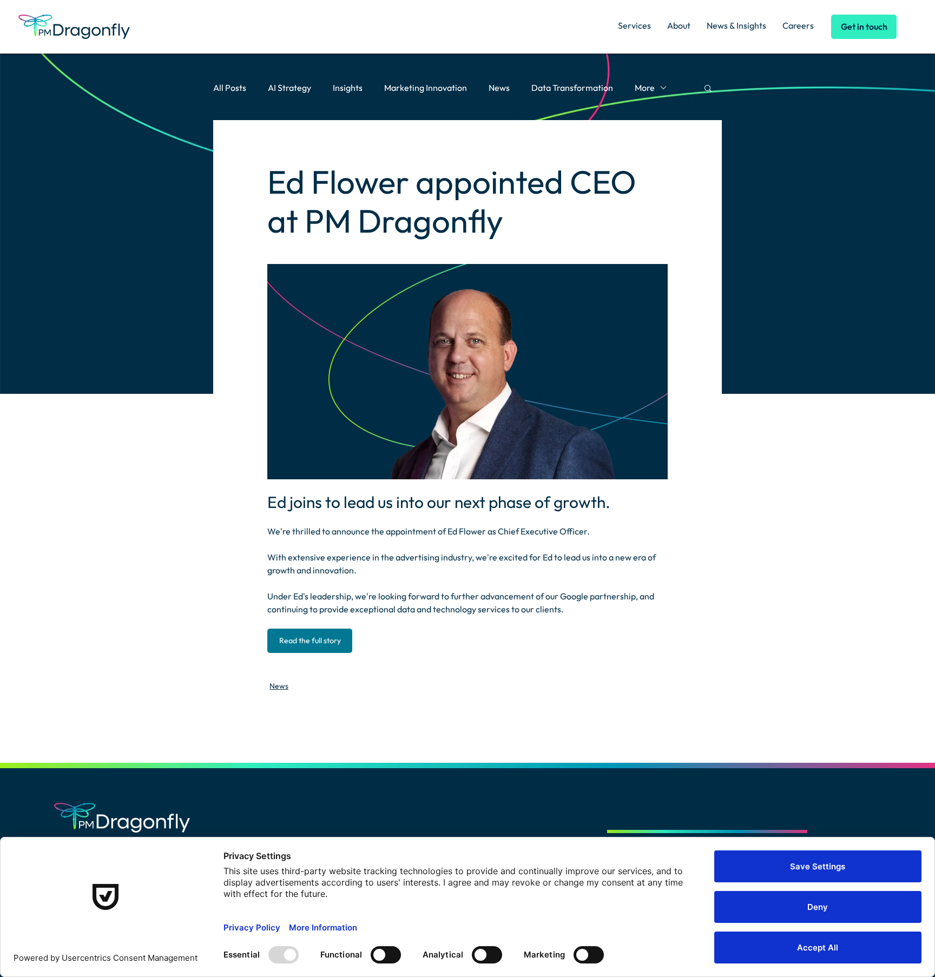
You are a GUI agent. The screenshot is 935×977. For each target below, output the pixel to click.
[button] (708, 87)
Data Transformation (572, 87)
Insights (348, 87)
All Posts (229, 87)
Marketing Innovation (425, 87)
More (645, 87)
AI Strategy (289, 87)
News (499, 87)
